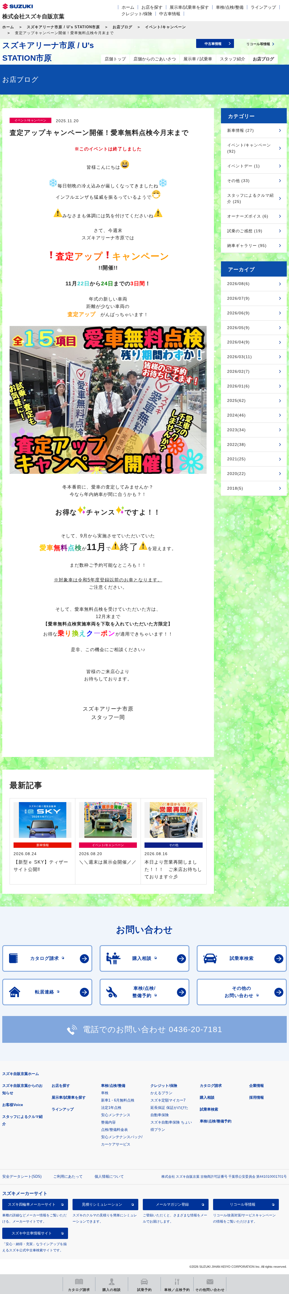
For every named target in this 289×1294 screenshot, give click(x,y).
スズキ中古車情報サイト (32, 1233)
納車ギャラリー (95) (247, 245)
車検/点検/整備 (230, 7)
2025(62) (236, 400)
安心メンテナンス (115, 1115)
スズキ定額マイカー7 (167, 1100)
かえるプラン (161, 1093)
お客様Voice (12, 1105)
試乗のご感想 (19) (244, 231)
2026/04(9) (238, 342)
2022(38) (236, 444)
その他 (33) (238, 180)
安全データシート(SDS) (21, 1176)
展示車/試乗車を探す (189, 7)
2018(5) (235, 488)
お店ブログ (122, 27)
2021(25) (236, 459)
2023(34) (236, 430)
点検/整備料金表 (114, 1129)
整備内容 (108, 1122)
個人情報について (109, 1176)
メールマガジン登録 (172, 1204)
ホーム (128, 7)
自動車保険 (159, 1115)
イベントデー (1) (243, 166)
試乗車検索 (209, 1109)
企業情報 (256, 1085)
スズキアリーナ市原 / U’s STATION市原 (63, 27)
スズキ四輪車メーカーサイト (32, 1204)
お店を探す (152, 7)
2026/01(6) (238, 386)
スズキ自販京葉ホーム (20, 1074)
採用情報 (256, 1097)
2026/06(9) (238, 313)
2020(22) (236, 473)
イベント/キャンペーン (165, 27)
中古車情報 (169, 14)
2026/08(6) (238, 283)
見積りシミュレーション (102, 1204)
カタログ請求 (211, 1085)
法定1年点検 (111, 1107)
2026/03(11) (239, 356)
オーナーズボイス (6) (247, 216)
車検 (104, 1093)
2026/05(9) (238, 327)
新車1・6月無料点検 (117, 1100)
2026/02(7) (238, 371)
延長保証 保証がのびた (169, 1107)
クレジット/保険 (136, 14)
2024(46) (236, 415)
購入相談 (207, 1097)
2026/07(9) (238, 298)
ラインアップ (263, 7)
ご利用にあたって (68, 1176)
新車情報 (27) (240, 130)
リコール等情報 (242, 1204)
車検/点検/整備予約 (215, 1121)
